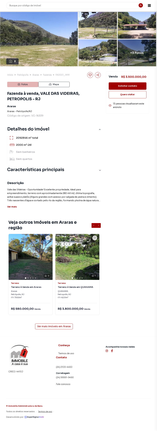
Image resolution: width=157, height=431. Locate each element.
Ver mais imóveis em (54, 326)
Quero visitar (127, 94)
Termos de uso (66, 353)
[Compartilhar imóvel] (98, 75)
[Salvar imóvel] (90, 75)
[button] (149, 5)
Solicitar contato (127, 86)
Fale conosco (63, 384)
